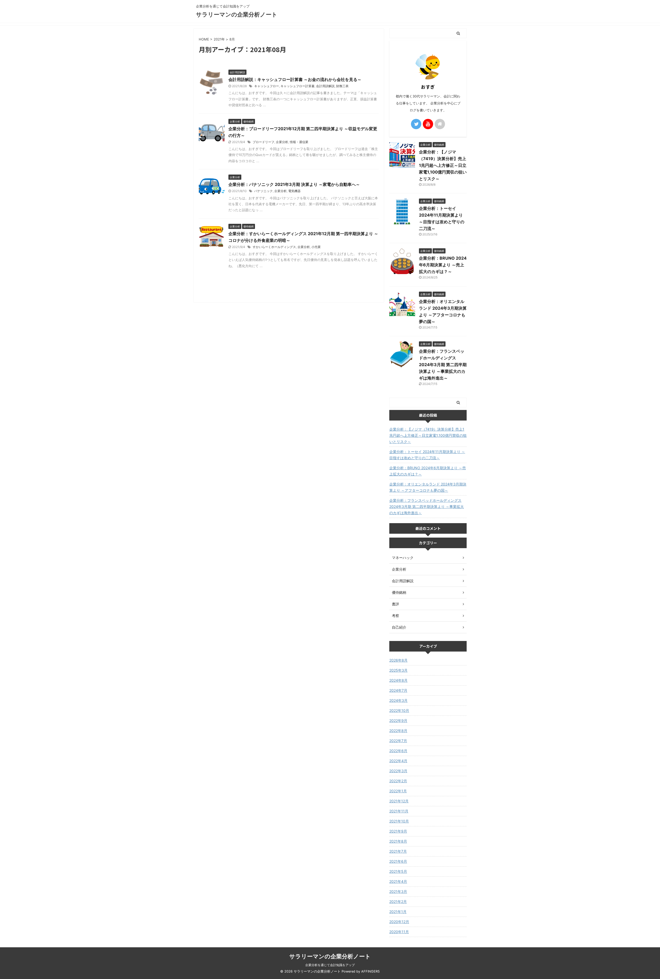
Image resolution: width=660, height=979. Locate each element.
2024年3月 (398, 700)
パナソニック (263, 191)
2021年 (219, 39)
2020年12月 (399, 921)
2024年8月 (398, 680)
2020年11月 (399, 931)
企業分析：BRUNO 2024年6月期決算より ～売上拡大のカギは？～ (443, 265)
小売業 (316, 247)
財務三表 (342, 86)
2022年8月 (398, 730)
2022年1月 (398, 791)
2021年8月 (398, 841)
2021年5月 (398, 871)
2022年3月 (398, 771)
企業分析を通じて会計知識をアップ (330, 965)
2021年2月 (398, 901)
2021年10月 (399, 821)
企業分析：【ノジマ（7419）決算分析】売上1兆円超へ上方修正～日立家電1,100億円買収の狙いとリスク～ (443, 165)
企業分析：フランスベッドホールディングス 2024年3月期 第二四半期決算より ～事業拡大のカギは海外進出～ (443, 365)
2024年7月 (398, 690)
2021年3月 (398, 891)
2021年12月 (399, 801)
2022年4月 (398, 761)
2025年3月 (398, 670)
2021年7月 (398, 851)
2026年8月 (398, 660)
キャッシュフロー (266, 86)
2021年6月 (398, 861)
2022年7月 (398, 740)
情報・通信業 (299, 142)
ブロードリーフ (263, 142)
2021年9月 (398, 831)
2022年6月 (398, 750)
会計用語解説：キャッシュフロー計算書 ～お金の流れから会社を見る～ (294, 79)
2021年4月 (398, 881)
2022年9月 (398, 720)
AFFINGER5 (370, 971)
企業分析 (282, 142)
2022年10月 (399, 710)
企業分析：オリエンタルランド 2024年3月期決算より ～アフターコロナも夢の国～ (427, 487)
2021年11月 (398, 811)
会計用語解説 (325, 86)
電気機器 (294, 191)
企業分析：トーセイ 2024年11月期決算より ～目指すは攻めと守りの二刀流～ (427, 454)
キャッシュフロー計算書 (297, 86)
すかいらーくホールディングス (274, 247)
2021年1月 (398, 911)
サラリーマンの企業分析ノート (236, 14)
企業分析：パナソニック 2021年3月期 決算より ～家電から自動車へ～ (294, 184)
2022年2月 (398, 781)
